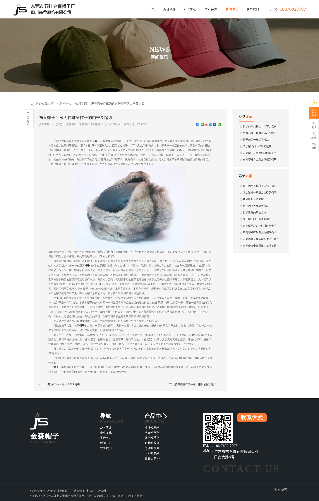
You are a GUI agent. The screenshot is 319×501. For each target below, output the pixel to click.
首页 (151, 9)
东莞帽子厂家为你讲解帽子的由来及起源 (117, 103)
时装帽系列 (152, 442)
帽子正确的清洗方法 (254, 212)
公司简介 (106, 427)
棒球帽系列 (152, 427)
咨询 (313, 115)
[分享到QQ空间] (202, 124)
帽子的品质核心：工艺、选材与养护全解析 (261, 126)
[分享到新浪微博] (206, 124)
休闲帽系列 (152, 437)
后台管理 (280, 489)
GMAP (101, 490)
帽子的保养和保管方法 (256, 139)
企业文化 (106, 432)
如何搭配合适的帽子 (254, 199)
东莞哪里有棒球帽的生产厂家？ (261, 239)
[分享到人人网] (215, 124)
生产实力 (211, 9)
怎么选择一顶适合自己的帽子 (260, 133)
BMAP (92, 490)
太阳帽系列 (152, 453)
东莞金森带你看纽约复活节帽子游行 (261, 245)
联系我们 (252, 9)
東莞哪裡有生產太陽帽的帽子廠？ (197, 384)
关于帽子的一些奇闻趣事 (65, 384)
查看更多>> (152, 458)
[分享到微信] (219, 124)
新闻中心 (232, 9)
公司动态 (81, 103)
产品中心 (190, 9)
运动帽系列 (152, 448)
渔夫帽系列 (152, 432)
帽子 (97, 141)
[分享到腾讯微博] (210, 124)
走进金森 (169, 9)
